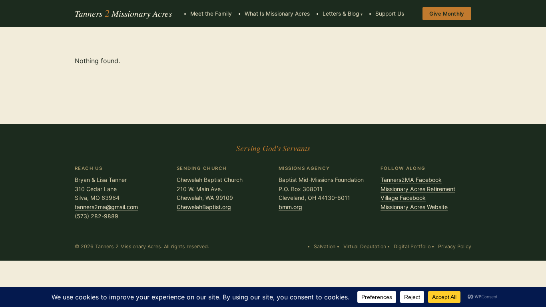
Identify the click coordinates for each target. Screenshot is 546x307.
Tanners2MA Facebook (411, 179)
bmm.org (290, 206)
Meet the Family (211, 13)
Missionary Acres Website (414, 206)
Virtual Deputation (364, 246)
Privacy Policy (454, 246)
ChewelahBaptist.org (204, 206)
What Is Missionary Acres (277, 13)
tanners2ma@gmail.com (106, 206)
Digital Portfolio (412, 246)
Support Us (389, 13)
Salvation (324, 246)
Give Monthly (446, 13)
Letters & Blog (341, 13)
